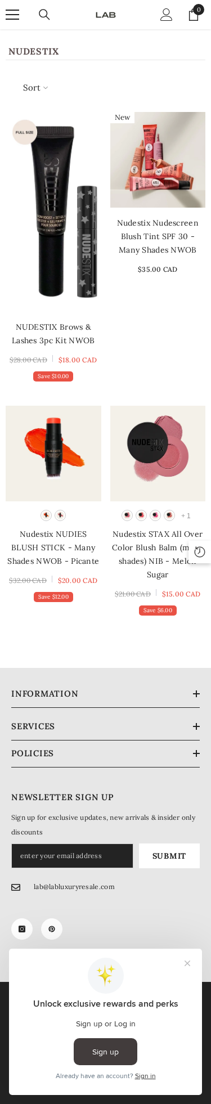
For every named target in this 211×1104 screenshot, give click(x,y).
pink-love (127, 515)
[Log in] (166, 14)
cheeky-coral (169, 515)
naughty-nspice (60, 515)
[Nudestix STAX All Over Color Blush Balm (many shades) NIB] (158, 453)
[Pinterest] (51, 929)
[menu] (12, 14)
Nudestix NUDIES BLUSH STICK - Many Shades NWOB (53, 547)
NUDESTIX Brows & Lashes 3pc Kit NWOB (53, 333)
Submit (169, 856)
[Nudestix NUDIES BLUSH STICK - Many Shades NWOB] (53, 453)
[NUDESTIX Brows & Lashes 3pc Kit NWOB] (53, 212)
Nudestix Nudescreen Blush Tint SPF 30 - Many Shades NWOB (158, 236)
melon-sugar (141, 515)
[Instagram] (22, 929)
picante (46, 515)
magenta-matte (155, 515)
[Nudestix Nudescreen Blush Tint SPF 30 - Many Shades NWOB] (158, 160)
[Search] (44, 14)
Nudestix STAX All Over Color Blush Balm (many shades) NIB (157, 554)
